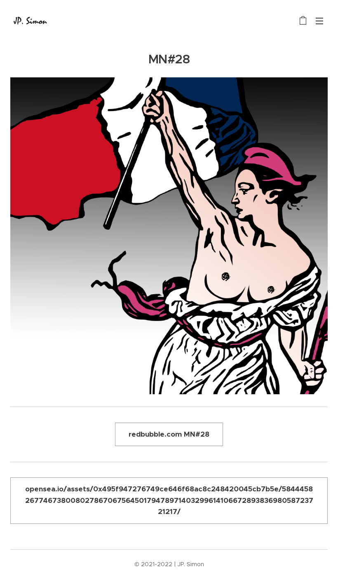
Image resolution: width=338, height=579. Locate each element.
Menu (319, 20)
